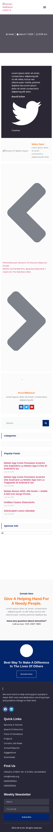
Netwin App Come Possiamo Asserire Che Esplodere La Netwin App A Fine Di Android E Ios (25, 466)
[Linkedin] (11, 709)
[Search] (46, 423)
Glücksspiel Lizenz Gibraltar (19, 511)
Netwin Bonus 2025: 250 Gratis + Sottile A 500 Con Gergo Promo (25, 492)
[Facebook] (5, 709)
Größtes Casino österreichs (19, 502)
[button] (45, 7)
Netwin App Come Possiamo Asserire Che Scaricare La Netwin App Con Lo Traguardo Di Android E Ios (24, 480)
